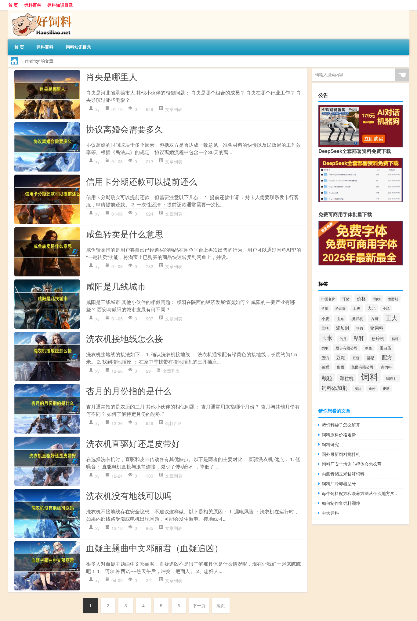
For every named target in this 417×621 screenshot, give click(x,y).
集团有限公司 (362, 366)
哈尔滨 (340, 308)
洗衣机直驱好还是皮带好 (133, 443)
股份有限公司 (346, 347)
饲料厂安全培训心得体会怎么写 (352, 464)
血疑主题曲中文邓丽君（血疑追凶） (154, 548)
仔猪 (346, 298)
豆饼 (356, 357)
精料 (395, 338)
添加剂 (342, 328)
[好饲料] (40, 12)
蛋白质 (385, 348)
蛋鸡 (325, 357)
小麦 (325, 318)
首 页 (13, 5)
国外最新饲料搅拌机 (341, 454)
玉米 (326, 338)
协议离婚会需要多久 (124, 129)
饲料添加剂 (334, 387)
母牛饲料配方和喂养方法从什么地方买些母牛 (362, 493)
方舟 (375, 318)
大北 (371, 308)
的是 (343, 338)
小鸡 (386, 308)
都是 (371, 357)
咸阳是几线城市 (116, 286)
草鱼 (368, 348)
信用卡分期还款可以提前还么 (141, 181)
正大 (391, 318)
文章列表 (173, 109)
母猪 (325, 328)
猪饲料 (376, 328)
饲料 (370, 376)
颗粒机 (347, 378)
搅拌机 (357, 318)
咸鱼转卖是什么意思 (124, 233)
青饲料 (386, 366)
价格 (361, 298)
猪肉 (359, 328)
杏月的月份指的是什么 (129, 390)
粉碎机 (378, 338)
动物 (377, 298)
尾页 (220, 605)
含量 (324, 308)
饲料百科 (32, 5)
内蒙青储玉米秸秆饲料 (343, 474)
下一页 (199, 605)
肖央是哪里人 (111, 76)
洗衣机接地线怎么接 (124, 338)
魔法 (358, 388)
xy (97, 109)
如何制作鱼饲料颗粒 (341, 503)
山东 (340, 318)
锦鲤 (325, 367)
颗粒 (326, 378)
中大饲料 (330, 513)
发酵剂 (393, 299)
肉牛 (324, 348)
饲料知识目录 (60, 5)
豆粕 (340, 357)
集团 (340, 366)
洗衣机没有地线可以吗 (129, 495)
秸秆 (359, 338)
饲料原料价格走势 (339, 434)
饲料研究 (330, 444)
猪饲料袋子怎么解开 (341, 425)
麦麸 (386, 388)
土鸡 (356, 308)
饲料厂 (392, 378)
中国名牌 (328, 299)
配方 (387, 357)
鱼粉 (372, 388)
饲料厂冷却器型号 (339, 483)
